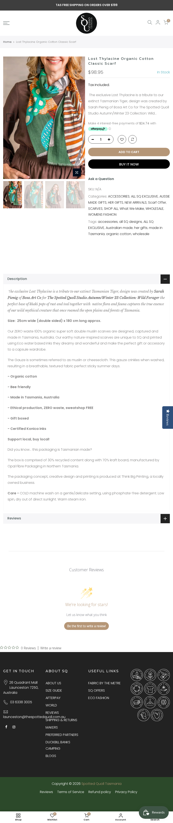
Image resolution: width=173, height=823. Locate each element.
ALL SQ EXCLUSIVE (144, 196)
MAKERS (52, 727)
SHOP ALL (111, 208)
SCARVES (95, 208)
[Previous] (10, 118)
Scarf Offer (157, 202)
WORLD (51, 705)
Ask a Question (101, 178)
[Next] (77, 118)
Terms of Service (70, 791)
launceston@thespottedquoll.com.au (34, 716)
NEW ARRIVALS (136, 202)
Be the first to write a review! (86, 626)
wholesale (141, 233)
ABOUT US (53, 683)
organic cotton (118, 233)
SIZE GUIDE (54, 690)
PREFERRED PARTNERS (62, 734)
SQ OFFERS (96, 690)
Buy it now (129, 164)
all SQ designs (130, 221)
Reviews (46, 791)
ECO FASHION (98, 697)
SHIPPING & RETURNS (61, 720)
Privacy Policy (126, 791)
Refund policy (99, 791)
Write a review (50, 648)
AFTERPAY (53, 697)
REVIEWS (52, 712)
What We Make (132, 208)
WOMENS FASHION (102, 214)
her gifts (140, 227)
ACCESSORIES (119, 196)
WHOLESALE (155, 208)
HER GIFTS (115, 202)
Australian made (119, 227)
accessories (108, 221)
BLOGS (51, 755)
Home (7, 42)
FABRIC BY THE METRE (104, 683)
